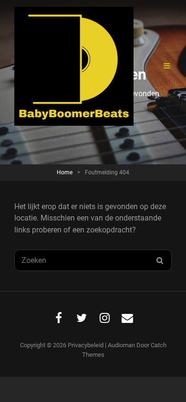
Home (64, 172)
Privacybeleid (85, 345)
